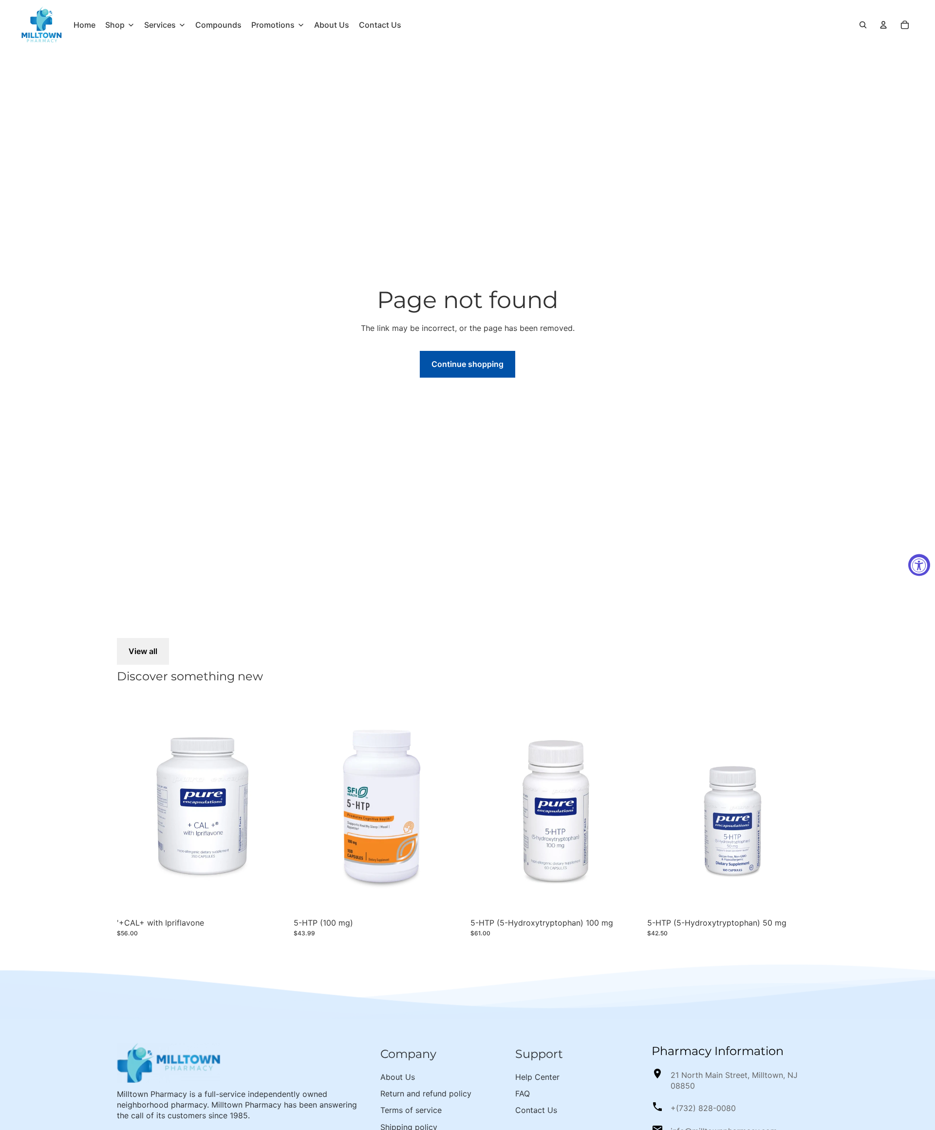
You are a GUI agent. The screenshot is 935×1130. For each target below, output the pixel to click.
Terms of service (411, 1110)
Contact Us (536, 1110)
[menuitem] (84, 25)
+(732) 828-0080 (703, 1108)
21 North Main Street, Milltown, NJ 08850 (734, 1080)
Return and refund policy (425, 1093)
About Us (397, 1077)
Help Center (537, 1077)
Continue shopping (467, 364)
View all (143, 651)
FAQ (522, 1093)
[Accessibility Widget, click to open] (919, 565)
